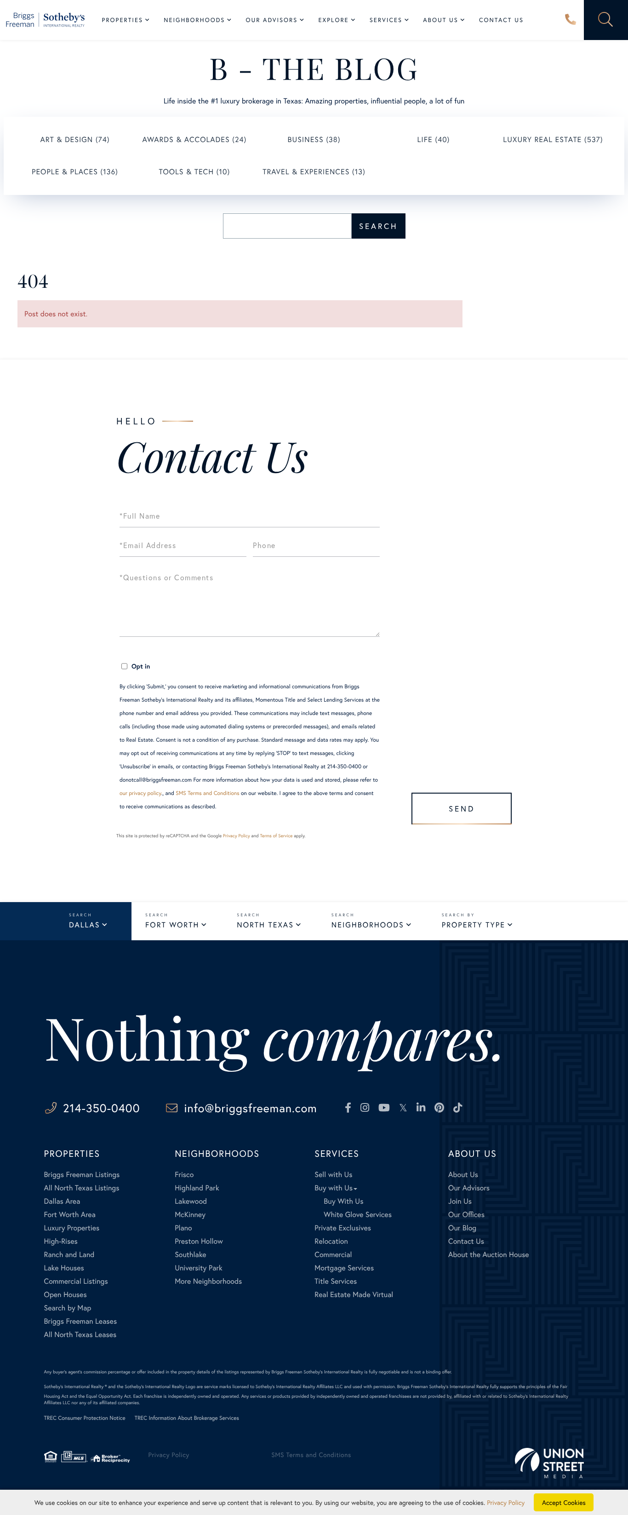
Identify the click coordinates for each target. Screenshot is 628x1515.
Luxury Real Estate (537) (553, 139)
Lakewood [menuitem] (191, 1201)
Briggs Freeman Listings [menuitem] (82, 1174)
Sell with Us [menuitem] (333, 1174)
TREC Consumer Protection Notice (85, 1418)
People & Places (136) (75, 172)
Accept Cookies (564, 1502)
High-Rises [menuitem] (61, 1241)
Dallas (84, 925)
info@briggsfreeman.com (250, 1107)
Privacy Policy (236, 836)
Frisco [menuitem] (184, 1174)
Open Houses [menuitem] (65, 1294)
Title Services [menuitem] (335, 1281)
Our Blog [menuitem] (462, 1228)
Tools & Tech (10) (194, 172)
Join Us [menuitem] (460, 1201)
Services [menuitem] (386, 20)
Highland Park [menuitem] (197, 1188)
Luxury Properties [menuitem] (72, 1228)
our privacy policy (140, 793)
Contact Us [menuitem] (501, 20)
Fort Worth (172, 925)
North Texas (265, 925)
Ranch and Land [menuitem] (69, 1254)
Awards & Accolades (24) (195, 139)
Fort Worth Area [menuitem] (70, 1214)
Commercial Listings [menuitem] (76, 1281)
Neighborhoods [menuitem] (194, 20)
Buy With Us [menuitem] (343, 1201)
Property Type (473, 925)
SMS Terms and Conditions (208, 793)
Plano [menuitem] (183, 1228)
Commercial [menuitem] (333, 1254)
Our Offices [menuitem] (466, 1214)
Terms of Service (276, 836)
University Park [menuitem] (199, 1268)
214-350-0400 (570, 20)
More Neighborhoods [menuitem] (208, 1281)
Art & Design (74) (74, 139)
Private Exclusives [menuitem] (342, 1228)
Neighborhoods (367, 925)
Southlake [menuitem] (190, 1254)
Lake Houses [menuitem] (64, 1268)
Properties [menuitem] (122, 20)
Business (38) (313, 139)
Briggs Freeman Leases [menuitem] (80, 1321)
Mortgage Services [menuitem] (344, 1268)
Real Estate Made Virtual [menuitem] (353, 1294)
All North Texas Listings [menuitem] (82, 1188)
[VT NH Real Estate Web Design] (549, 1463)
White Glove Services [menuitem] (358, 1214)
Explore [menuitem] (333, 20)
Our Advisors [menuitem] (271, 20)
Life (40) (433, 139)
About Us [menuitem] (440, 20)
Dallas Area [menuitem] (62, 1201)
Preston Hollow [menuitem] (199, 1241)
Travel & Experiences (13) (314, 172)
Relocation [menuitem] (331, 1241)
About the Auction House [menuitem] (488, 1254)
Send (462, 808)
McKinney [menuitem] (190, 1214)
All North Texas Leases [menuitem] (80, 1334)
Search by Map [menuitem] (67, 1308)
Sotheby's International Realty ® (75, 1386)
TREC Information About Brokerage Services (187, 1418)
